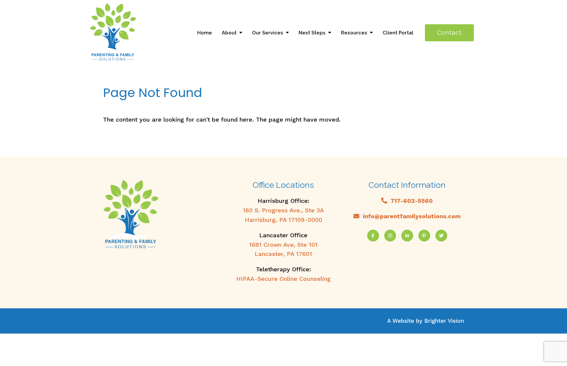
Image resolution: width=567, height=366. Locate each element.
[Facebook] (373, 235)
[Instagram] (390, 235)
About (229, 33)
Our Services (267, 33)
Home (204, 33)
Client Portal (398, 33)
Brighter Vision (444, 321)
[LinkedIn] (407, 235)
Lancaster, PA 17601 (283, 253)
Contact (449, 32)
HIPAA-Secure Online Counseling (283, 278)
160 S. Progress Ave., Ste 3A (283, 210)
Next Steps (312, 33)
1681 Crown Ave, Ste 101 (283, 244)
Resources (354, 33)
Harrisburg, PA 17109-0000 (283, 219)
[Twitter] (441, 235)
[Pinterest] (424, 235)
